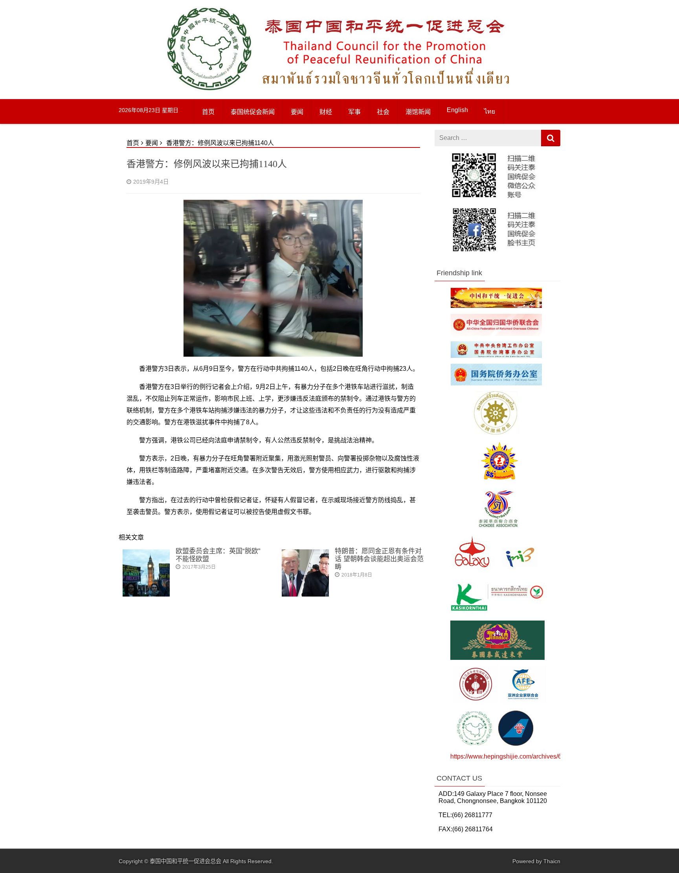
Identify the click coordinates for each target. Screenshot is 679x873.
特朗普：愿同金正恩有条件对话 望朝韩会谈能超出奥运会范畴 (379, 559)
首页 (208, 112)
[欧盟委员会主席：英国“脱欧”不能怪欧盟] (146, 594)
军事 (354, 112)
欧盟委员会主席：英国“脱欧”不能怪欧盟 (218, 555)
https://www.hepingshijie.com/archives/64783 (513, 756)
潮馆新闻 (418, 112)
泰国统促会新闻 (253, 112)
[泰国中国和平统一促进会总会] (209, 91)
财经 (325, 112)
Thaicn (551, 861)
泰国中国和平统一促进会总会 (185, 861)
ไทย (489, 111)
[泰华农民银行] (497, 613)
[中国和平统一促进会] (496, 306)
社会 (383, 112)
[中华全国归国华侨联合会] (496, 333)
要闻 (297, 112)
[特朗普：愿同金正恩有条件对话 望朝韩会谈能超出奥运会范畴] (305, 594)
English (457, 110)
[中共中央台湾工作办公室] (496, 355)
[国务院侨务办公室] (496, 383)
